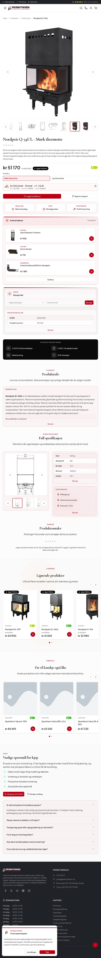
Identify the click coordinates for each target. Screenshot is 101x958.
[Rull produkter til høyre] (96, 585)
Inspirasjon (57, 912)
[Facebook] (5, 890)
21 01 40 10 (60, 875)
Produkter (14, 18)
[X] (11, 890)
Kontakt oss (57, 926)
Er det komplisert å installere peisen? (24, 805)
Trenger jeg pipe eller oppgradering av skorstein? (30, 827)
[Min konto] (91, 8)
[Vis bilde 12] (75, 126)
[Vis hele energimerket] (94, 167)
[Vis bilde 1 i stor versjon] (26, 474)
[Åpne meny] (5, 8)
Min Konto (57, 906)
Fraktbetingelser (60, 916)
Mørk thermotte (10, 178)
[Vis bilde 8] (31, 126)
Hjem (5, 18)
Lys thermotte (58, 178)
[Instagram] (29, 890)
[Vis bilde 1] (17, 503)
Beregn (89, 302)
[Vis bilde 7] (21, 126)
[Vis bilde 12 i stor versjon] (50, 71)
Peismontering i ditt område (64, 936)
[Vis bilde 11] (64, 126)
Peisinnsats (26, 18)
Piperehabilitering (60, 930)
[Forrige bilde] (8, 72)
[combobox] (26, 302)
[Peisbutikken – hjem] (11, 870)
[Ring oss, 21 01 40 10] (86, 8)
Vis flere (50, 280)
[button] (50, 235)
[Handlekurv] (96, 8)
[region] (50, 615)
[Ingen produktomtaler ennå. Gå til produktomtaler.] (8, 145)
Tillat (47, 952)
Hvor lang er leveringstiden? (20, 834)
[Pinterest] (23, 890)
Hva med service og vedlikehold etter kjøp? (27, 849)
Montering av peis (60, 933)
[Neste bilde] (93, 72)
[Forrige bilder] (6, 127)
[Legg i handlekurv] (91, 238)
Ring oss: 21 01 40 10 (15, 794)
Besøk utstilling (36, 794)
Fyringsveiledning (60, 909)
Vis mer (50, 330)
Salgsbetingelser (60, 919)
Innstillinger (31, 952)
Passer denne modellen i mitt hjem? (23, 820)
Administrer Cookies (61, 940)
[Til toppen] (95, 945)
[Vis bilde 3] (39, 503)
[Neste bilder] (95, 127)
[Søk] (81, 8)
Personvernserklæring (62, 923)
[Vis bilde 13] (86, 126)
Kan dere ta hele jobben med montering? (26, 842)
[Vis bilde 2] (28, 503)
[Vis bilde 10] (53, 126)
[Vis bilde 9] (42, 126)
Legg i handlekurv (33, 196)
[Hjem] (18, 8)
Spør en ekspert (81, 196)
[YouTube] (17, 890)
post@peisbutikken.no (65, 879)
